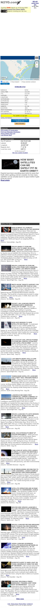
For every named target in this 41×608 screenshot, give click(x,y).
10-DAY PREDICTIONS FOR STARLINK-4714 (20, 120)
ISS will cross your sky (35, 3)
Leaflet (21, 79)
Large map (4, 83)
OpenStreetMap (29, 79)
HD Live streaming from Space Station (13, 9)
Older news (20, 599)
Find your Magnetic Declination (10, 132)
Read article (5, 180)
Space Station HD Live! (8, 133)
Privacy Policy (22, 604)
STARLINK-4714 (20, 87)
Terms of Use (14, 604)
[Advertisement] (20, 34)
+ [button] (37, 63)
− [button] (37, 66)
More (2, 240)
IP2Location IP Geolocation (9, 130)
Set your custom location (20, 152)
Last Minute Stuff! (6, 135)
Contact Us (30, 604)
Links (8, 604)
